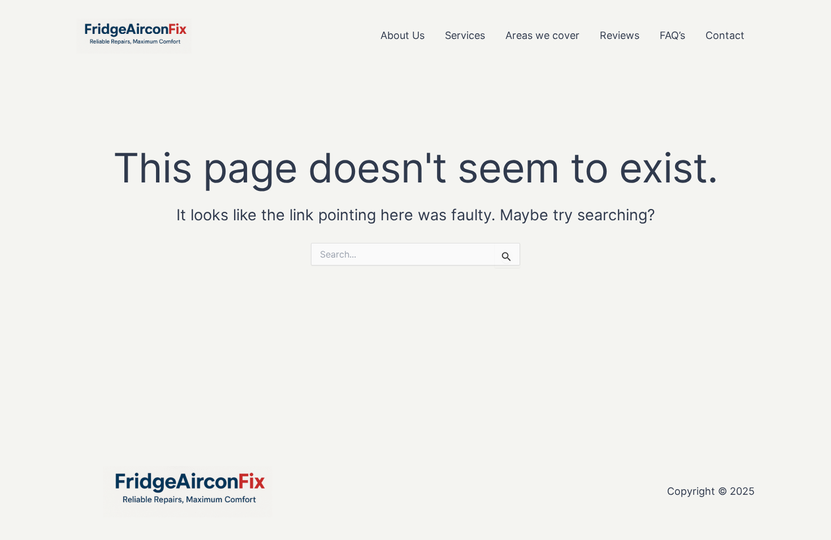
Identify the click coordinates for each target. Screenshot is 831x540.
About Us (402, 35)
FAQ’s (672, 35)
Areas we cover (542, 35)
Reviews (619, 35)
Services (465, 35)
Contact (725, 35)
